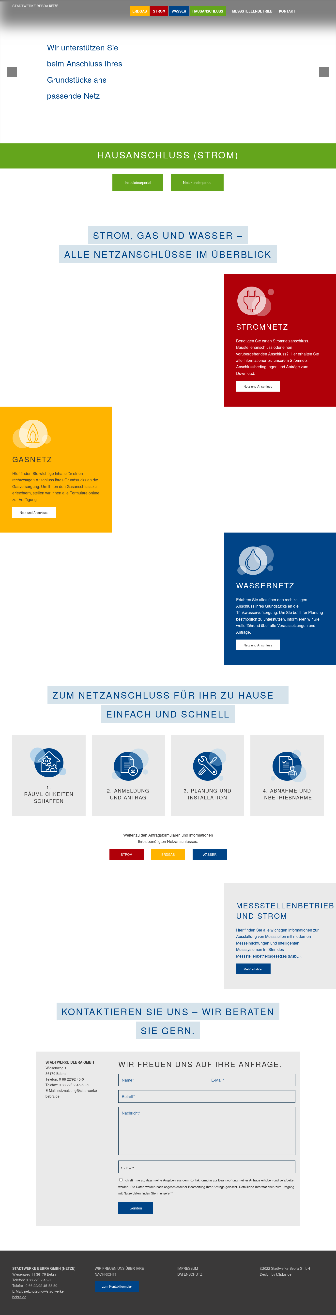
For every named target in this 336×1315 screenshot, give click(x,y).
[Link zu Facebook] (312, 11)
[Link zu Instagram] (320, 11)
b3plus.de (283, 1274)
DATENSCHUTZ (189, 1274)
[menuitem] (139, 11)
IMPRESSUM (187, 1268)
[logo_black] (36, 11)
